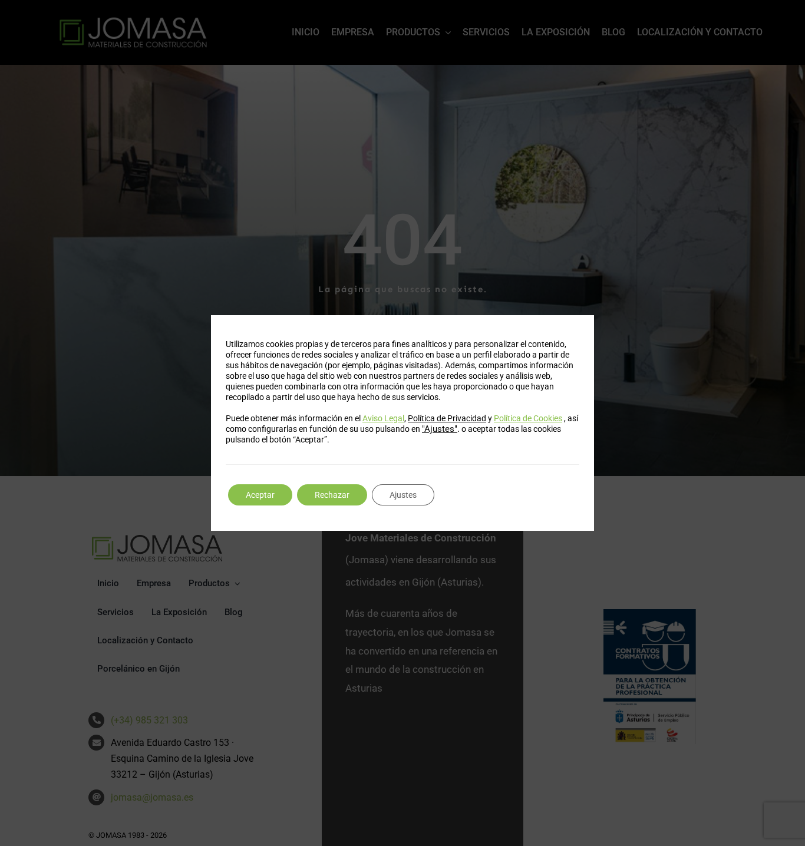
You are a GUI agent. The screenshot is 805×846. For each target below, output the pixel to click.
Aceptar (260, 495)
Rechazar (332, 495)
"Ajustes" (439, 429)
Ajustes (403, 495)
